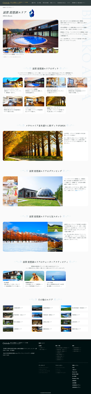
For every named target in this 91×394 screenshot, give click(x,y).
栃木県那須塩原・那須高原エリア (63, 347)
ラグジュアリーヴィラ (44, 367)
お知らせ (74, 369)
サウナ (68, 2)
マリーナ (58, 369)
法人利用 (39, 2)
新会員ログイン (77, 387)
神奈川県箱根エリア (60, 354)
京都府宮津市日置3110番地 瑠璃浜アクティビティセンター (21, 348)
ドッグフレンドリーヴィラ (45, 371)
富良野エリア (42, 347)
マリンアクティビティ (61, 367)
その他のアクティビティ (61, 372)
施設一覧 (33, 2)
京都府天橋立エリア (77, 351)
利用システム (53, 2)
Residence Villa (62, 2)
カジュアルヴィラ (43, 369)
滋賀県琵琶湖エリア (77, 347)
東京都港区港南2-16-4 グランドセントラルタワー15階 (20, 353)
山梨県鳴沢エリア (60, 359)
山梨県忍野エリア (60, 358)
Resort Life (74, 372)
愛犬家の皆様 (45, 2)
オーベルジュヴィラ (43, 372)
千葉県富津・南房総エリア (62, 351)
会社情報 (74, 382)
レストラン (59, 371)
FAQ (73, 367)
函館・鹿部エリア (43, 349)
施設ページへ (78, 190)
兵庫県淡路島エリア (77, 349)
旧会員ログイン (82, 2)
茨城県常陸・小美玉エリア (62, 349)
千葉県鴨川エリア (60, 352)
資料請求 (74, 2)
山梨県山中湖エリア (60, 356)
